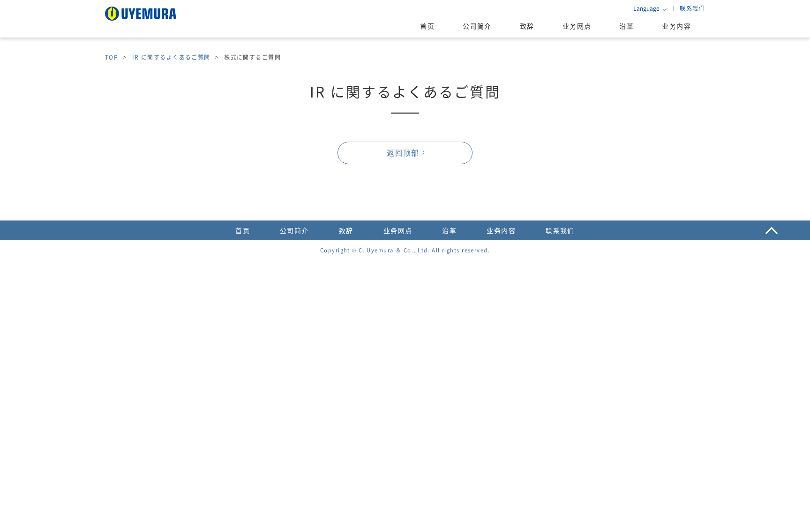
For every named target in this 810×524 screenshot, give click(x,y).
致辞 (527, 25)
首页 (427, 25)
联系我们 (692, 8)
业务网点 (577, 25)
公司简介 (477, 25)
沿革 (626, 25)
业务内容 (676, 25)
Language (646, 8)
